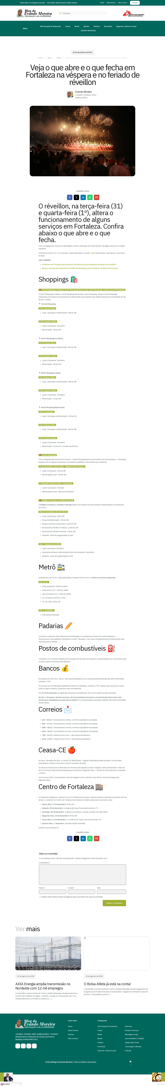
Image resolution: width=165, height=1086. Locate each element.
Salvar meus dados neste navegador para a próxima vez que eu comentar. (72, 897)
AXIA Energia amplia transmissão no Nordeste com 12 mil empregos (42, 985)
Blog (49, 58)
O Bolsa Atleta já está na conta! (107, 983)
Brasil (100, 1034)
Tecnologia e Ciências (133, 1046)
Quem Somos (73, 1030)
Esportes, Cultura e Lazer (107, 1051)
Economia (101, 1046)
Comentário (44, 863)
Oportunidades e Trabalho (134, 1038)
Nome (42, 888)
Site (98, 888)
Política (100, 1042)
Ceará (58, 58)
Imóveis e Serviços (132, 1030)
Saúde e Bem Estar (132, 1042)
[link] (48, 953)
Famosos (128, 1026)
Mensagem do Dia (131, 1034)
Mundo (100, 1038)
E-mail (71, 888)
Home (40, 58)
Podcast (128, 1051)
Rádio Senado (61, 3)
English (6, 1084)
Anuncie (71, 1034)
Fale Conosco (73, 1038)
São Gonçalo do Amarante (107, 1026)
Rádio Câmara (72, 3)
